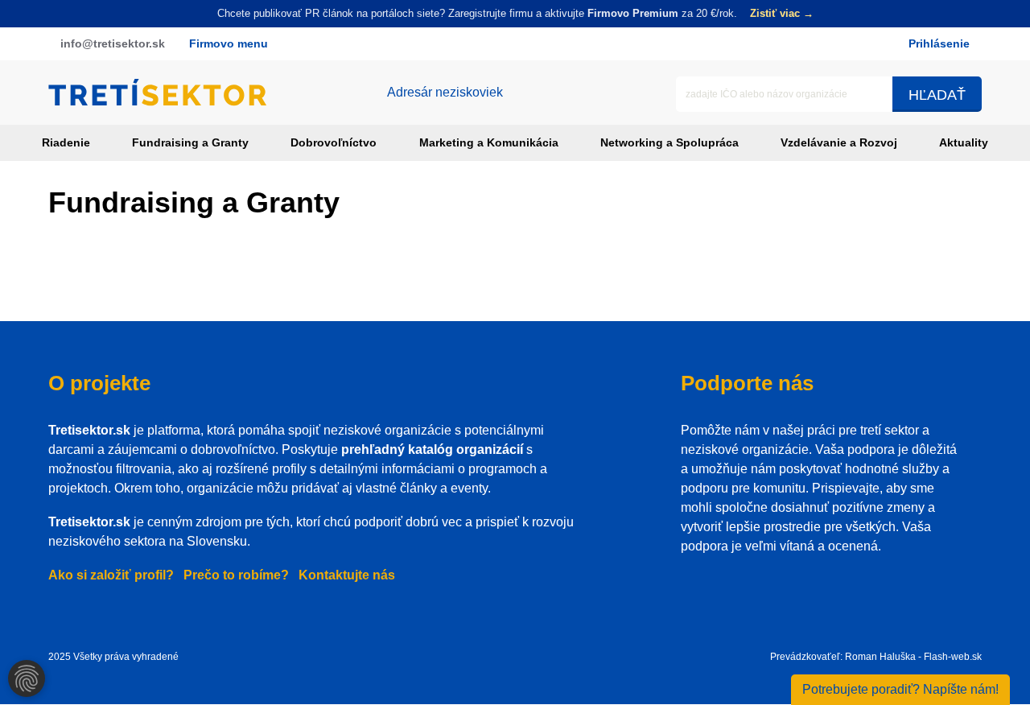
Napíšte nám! (900, 689)
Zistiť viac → (782, 13)
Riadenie (66, 142)
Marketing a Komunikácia (488, 142)
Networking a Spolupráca (669, 142)
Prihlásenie (939, 43)
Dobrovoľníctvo (333, 142)
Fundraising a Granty (190, 142)
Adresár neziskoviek (445, 92)
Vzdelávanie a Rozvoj (839, 142)
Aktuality (963, 142)
